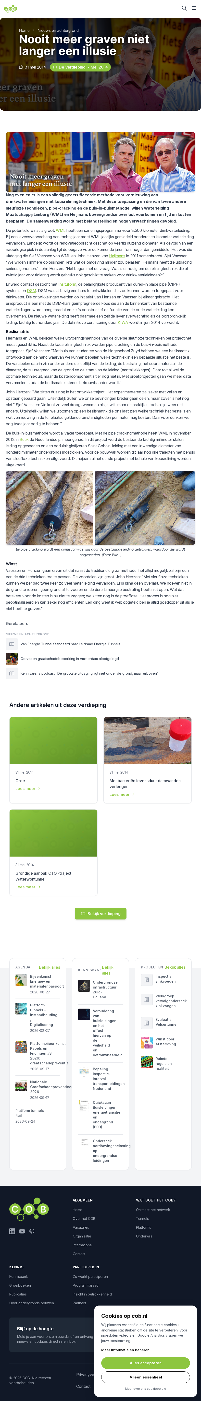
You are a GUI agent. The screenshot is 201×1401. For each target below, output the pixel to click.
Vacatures (81, 1227)
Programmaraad (86, 1285)
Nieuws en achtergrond (58, 30)
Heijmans (117, 255)
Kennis (16, 1267)
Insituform (67, 284)
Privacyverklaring (91, 1374)
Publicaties (18, 1294)
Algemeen (83, 1200)
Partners (79, 1303)
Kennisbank (18, 1276)
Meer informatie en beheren (125, 1350)
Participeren (86, 1267)
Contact (79, 1254)
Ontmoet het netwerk (153, 1210)
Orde (20, 780)
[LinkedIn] (12, 1231)
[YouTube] (22, 1231)
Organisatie (82, 1236)
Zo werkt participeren (90, 1276)
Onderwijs (144, 1236)
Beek (24, 439)
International (82, 1245)
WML (60, 230)
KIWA (123, 322)
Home (24, 30)
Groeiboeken (20, 1285)
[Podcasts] (32, 1231)
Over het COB (84, 1218)
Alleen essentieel (145, 1377)
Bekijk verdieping (104, 913)
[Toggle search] (184, 8)
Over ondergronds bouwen (31, 1303)
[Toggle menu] (194, 8)
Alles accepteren (146, 1363)
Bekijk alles (49, 967)
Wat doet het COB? (156, 1200)
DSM (31, 290)
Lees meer (25, 788)
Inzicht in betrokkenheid (92, 1294)
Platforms (143, 1227)
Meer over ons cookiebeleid (145, 1388)
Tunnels (142, 1218)
